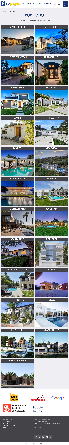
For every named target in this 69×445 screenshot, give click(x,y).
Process (35, 3)
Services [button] (28, 3)
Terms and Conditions (9, 425)
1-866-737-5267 (38, 430)
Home (5, 11)
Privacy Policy (6, 423)
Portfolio (42, 3)
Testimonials (6, 421)
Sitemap (5, 427)
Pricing (23, 3)
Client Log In (65, 4)
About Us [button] (48, 3)
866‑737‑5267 (57, 4)
